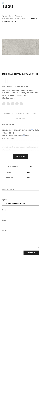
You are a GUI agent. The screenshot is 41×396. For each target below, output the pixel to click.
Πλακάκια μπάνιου (8, 98)
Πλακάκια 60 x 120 (26, 90)
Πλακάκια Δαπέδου (9, 93)
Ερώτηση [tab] (20, 118)
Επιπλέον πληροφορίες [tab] (27, 113)
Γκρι (28, 172)
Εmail (4, 210)
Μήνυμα (5, 230)
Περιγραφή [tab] (8, 113)
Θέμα (4, 220)
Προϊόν (4, 200)
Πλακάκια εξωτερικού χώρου (27, 93)
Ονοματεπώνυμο (8, 189)
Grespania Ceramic (22, 86)
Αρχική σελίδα (7, 16)
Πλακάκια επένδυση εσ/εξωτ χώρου (15, 19)
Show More (20, 156)
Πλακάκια (18, 16)
